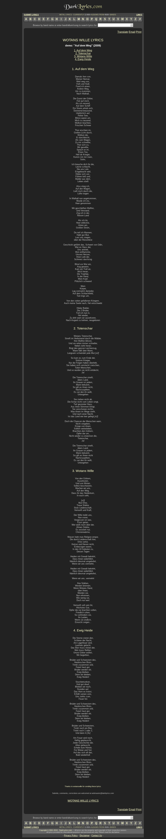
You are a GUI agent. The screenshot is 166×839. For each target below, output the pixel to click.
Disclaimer (84, 835)
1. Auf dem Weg (83, 50)
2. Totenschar (83, 53)
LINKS (139, 15)
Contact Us (96, 835)
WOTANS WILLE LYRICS (83, 40)
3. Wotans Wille (83, 56)
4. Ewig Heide (83, 59)
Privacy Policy (71, 835)
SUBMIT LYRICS (31, 15)
